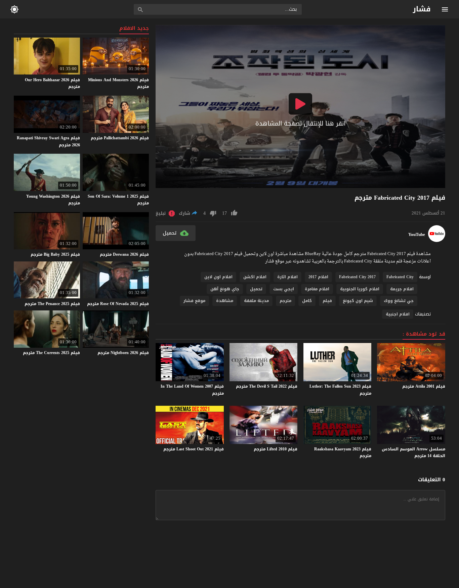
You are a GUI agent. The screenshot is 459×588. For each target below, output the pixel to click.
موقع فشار (194, 300)
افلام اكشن (254, 277)
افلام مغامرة (317, 289)
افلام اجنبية (398, 314)
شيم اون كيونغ (358, 300)
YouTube (416, 234)
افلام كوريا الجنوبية (359, 289)
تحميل (256, 289)
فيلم (327, 300)
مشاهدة (224, 300)
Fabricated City (400, 277)
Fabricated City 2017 (357, 277)
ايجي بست (283, 289)
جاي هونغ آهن (224, 289)
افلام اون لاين (218, 277)
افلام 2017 (318, 277)
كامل (307, 300)
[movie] (436, 240)
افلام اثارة (287, 277)
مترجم (285, 300)
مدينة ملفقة (256, 300)
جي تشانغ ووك (399, 300)
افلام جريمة (402, 289)
